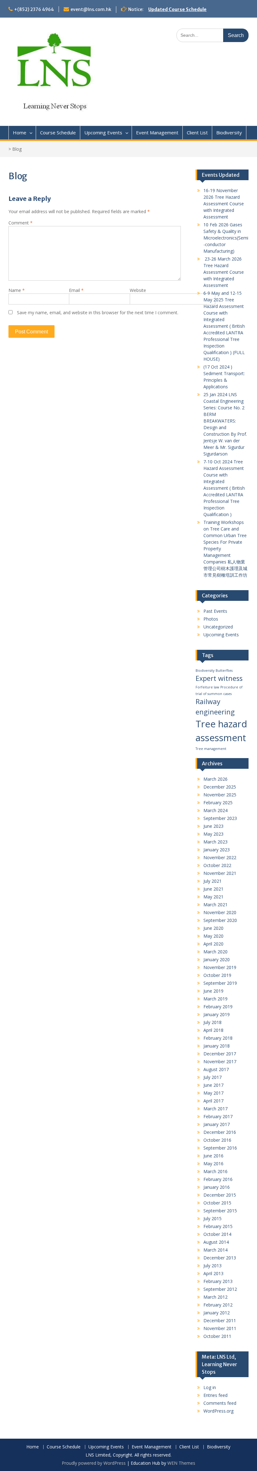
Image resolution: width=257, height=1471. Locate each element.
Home (19, 132)
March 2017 (215, 1109)
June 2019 (213, 991)
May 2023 (213, 834)
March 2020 (215, 952)
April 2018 (213, 1030)
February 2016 (218, 1179)
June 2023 (213, 826)
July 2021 (212, 881)
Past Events (215, 611)
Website (138, 290)
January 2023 (216, 850)
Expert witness (219, 678)
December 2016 (219, 1132)
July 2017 (212, 1077)
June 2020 (213, 928)
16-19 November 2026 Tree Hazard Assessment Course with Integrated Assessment (223, 203)
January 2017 (216, 1124)
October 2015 (217, 1203)
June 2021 (213, 889)
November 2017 (219, 1061)
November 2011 (219, 1328)
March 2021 (215, 905)
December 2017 (219, 1054)
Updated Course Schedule (177, 9)
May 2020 (213, 936)
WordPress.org (218, 1411)
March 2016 (215, 1171)
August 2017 (216, 1069)
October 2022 (217, 865)
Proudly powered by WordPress (94, 1463)
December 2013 (219, 1258)
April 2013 (213, 1273)
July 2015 (212, 1218)
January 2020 (216, 959)
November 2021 (219, 873)
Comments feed (219, 1403)
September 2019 (220, 983)
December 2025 (219, 787)
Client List (197, 132)
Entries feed (215, 1395)
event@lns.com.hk (91, 9)
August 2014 (216, 1242)
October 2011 (217, 1336)
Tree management (211, 748)
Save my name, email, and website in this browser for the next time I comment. (97, 312)
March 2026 (215, 779)
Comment (20, 223)
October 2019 (217, 975)
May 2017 (213, 1093)
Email (76, 290)
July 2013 (212, 1266)
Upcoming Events (103, 132)
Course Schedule (58, 132)
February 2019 (218, 1007)
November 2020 (219, 912)
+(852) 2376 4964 (34, 9)
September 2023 (220, 818)
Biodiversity (229, 132)
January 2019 (216, 1014)
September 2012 (220, 1289)
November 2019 (219, 967)
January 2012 (216, 1313)
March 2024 (215, 810)
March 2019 (215, 999)
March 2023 (215, 842)
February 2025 (218, 803)
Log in (209, 1387)
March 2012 (215, 1297)
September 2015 (220, 1211)
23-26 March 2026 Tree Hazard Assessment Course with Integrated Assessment (223, 272)
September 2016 (220, 1148)
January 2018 (216, 1046)
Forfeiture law (207, 687)
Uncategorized (218, 627)
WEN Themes (181, 1463)
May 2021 (213, 897)
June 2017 (213, 1085)
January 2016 (216, 1187)
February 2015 (218, 1226)
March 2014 (215, 1250)
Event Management (157, 132)
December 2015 (219, 1195)
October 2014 (217, 1234)
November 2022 (219, 857)
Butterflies (224, 670)
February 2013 (218, 1281)
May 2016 (213, 1164)
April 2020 (213, 944)
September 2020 (220, 920)
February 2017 (218, 1116)
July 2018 (212, 1022)
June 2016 (213, 1156)
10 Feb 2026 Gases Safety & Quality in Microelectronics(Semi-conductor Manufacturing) (225, 238)
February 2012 (218, 1305)
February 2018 (218, 1038)
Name (16, 290)
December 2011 (219, 1320)
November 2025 (219, 795)
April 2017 (213, 1101)
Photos (210, 619)
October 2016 (217, 1140)
